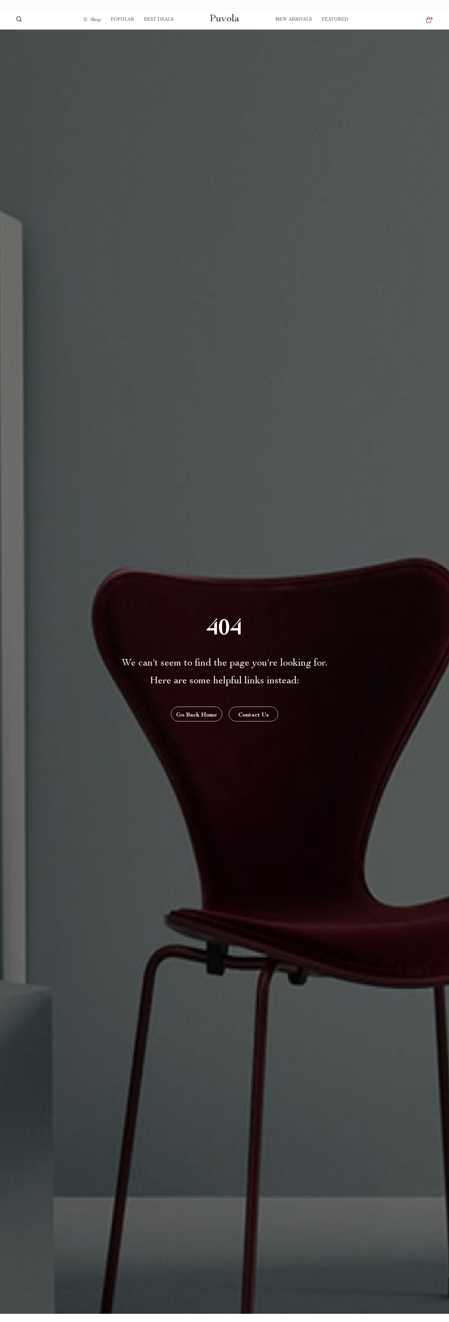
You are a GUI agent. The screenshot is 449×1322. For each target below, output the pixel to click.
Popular (122, 19)
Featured (335, 19)
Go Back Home (196, 715)
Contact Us (253, 715)
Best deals (159, 19)
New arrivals (293, 19)
